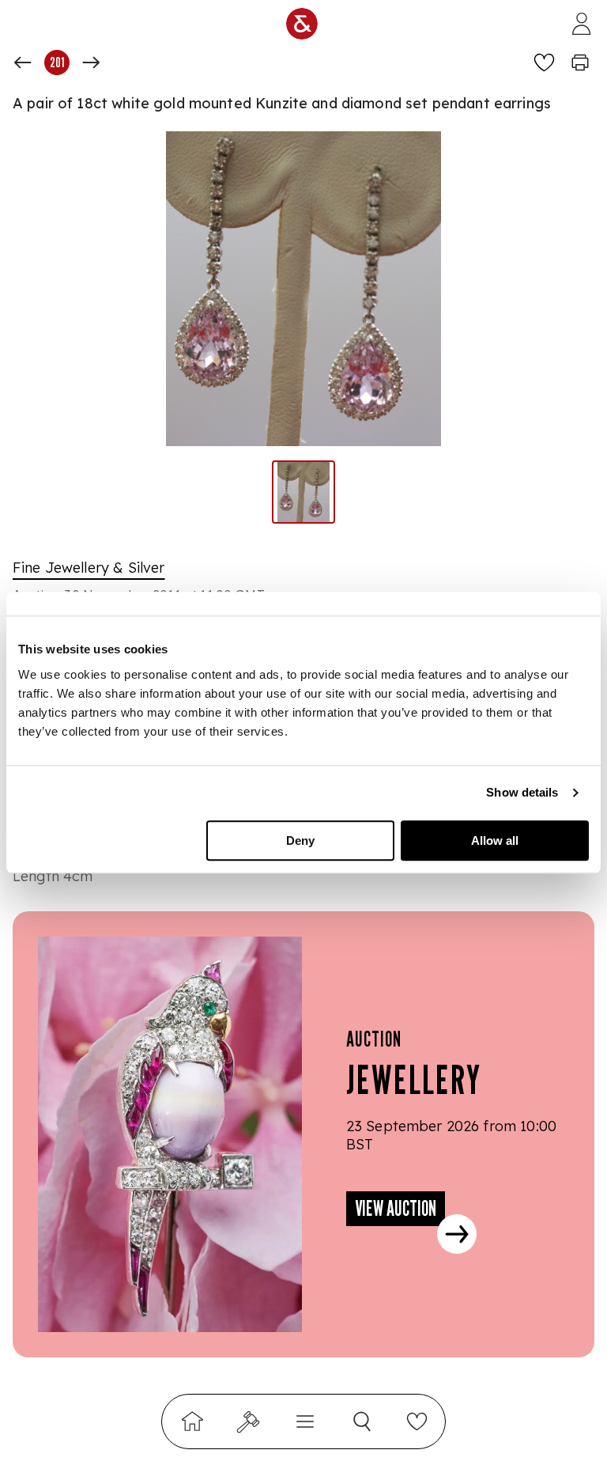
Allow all (494, 840)
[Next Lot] (91, 62)
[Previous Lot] (23, 62)
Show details (522, 792)
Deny (300, 840)
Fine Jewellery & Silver (88, 567)
